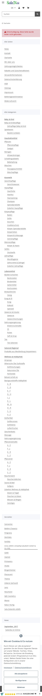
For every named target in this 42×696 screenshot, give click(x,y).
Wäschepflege (12, 172)
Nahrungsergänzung (12, 322)
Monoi (6, 600)
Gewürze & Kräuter (11, 312)
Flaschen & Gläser (14, 496)
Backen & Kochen (11, 275)
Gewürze (10, 315)
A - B (9, 384)
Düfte (9, 218)
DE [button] (12, 8)
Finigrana (8, 533)
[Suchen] (37, 14)
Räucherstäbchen (14, 479)
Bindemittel (11, 281)
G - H (9, 394)
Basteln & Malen (13, 133)
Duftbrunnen (12, 421)
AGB (6, 83)
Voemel (7, 557)
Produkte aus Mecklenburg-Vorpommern (20, 351)
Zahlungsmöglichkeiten (13, 66)
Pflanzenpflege (13, 145)
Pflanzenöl (8, 459)
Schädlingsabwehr (11, 158)
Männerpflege (9, 242)
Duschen (10, 222)
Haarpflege (8, 188)
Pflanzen (7, 141)
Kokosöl (10, 305)
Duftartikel (8, 418)
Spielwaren (8, 129)
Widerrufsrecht (10, 101)
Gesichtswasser (13, 184)
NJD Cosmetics (10, 596)
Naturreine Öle (13, 370)
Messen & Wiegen (14, 500)
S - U (9, 411)
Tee (5, 339)
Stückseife (11, 252)
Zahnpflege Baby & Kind (16, 126)
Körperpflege (9, 211)
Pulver (9, 332)
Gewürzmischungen (15, 319)
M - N (9, 404)
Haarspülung (12, 198)
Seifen (6, 249)
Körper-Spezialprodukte (16, 228)
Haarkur (10, 194)
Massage (7, 435)
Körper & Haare (13, 245)
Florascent (8, 574)
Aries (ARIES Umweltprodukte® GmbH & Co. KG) (20, 547)
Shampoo (11, 201)
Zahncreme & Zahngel (15, 262)
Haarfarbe (11, 191)
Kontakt (7, 53)
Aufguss (10, 486)
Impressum (8, 668)
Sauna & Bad (9, 482)
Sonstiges (11, 503)
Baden (9, 215)
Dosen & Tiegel (13, 493)
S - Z (9, 455)
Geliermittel (11, 285)
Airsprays (8, 360)
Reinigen (7, 152)
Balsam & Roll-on (11, 377)
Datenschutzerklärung (23, 668)
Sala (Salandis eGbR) (12, 609)
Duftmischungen (13, 367)
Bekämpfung (12, 162)
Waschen (8, 165)
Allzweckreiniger (13, 155)
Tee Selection (12, 343)
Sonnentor (8, 524)
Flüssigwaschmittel (14, 169)
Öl (8, 329)
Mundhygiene (12, 259)
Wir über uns (9, 62)
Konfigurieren (21, 680)
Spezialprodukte (13, 205)
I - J (8, 397)
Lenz (6, 587)
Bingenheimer (10, 570)
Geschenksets (9, 431)
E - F (8, 391)
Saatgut (10, 148)
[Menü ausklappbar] (3, 1)
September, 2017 (11, 626)
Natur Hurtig (9, 605)
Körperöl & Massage (15, 235)
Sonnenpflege (12, 239)
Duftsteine (11, 425)
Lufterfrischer (12, 428)
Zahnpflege (8, 256)
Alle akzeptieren (21, 674)
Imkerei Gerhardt (11, 583)
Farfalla (7, 541)
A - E (9, 445)
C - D (9, 387)
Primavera (8, 561)
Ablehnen (21, 687)
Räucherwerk (9, 476)
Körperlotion (12, 232)
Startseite (8, 57)
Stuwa (6, 566)
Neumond (8, 592)
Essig (9, 302)
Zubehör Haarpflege (15, 208)
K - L (9, 401)
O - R (9, 408)
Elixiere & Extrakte (14, 326)
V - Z (9, 414)
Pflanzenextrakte (10, 442)
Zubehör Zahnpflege (15, 266)
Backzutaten (12, 278)
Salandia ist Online (12, 630)
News (6, 49)
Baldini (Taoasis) (10, 528)
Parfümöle (11, 374)
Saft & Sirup (12, 336)
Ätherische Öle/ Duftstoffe (14, 363)
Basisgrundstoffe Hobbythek (15, 380)
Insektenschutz (13, 225)
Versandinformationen (13, 75)
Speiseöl (10, 309)
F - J (8, 448)
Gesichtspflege (10, 181)
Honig (9, 295)
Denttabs (8, 537)
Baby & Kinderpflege (12, 123)
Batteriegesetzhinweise (13, 97)
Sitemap (7, 88)
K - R (9, 452)
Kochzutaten (12, 288)
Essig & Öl (8, 298)
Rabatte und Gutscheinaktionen (16, 70)
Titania (7, 579)
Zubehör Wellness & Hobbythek (16, 489)
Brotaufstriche (10, 292)
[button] (19, 8)
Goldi (6, 553)
